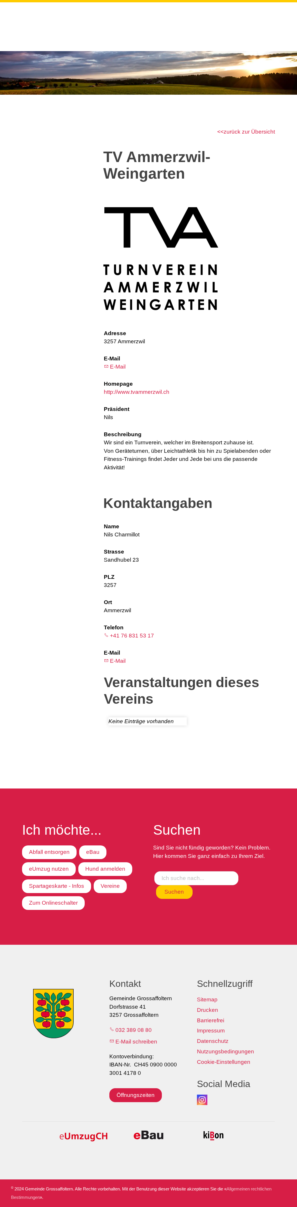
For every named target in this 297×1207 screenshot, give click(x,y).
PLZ (109, 577)
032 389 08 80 (133, 1030)
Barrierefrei (210, 1020)
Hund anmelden (105, 869)
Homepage (118, 384)
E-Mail (112, 358)
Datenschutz (213, 1041)
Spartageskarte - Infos (56, 886)
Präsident (116, 409)
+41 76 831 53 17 (132, 636)
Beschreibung (123, 434)
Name (111, 526)
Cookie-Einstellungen (223, 1062)
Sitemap (207, 999)
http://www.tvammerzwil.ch (136, 392)
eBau (92, 852)
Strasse (114, 552)
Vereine (110, 886)
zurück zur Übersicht (249, 132)
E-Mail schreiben (136, 1042)
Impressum (211, 1031)
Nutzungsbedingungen (225, 1051)
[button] (202, 1100)
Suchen (174, 892)
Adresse (115, 333)
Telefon (114, 627)
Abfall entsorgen (49, 852)
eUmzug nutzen (49, 869)
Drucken (207, 1010)
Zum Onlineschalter (53, 903)
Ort (108, 602)
